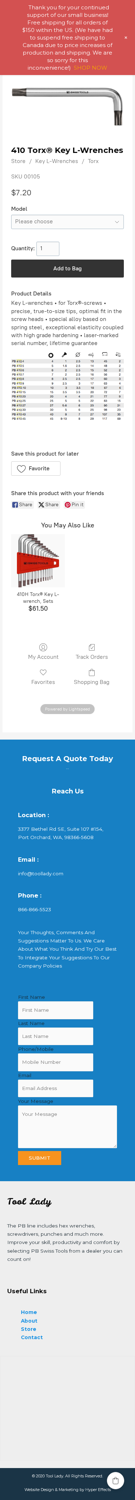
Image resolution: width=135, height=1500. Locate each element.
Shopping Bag (91, 682)
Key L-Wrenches (56, 161)
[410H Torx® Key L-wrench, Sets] (37, 560)
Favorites (43, 682)
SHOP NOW (90, 67)
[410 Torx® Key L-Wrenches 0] (67, 106)
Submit (39, 1158)
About (29, 1321)
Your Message (35, 1101)
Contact (32, 1337)
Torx (93, 161)
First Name (31, 997)
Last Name (31, 1023)
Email (24, 1075)
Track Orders (92, 656)
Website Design (39, 1489)
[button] (35, 468)
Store (18, 161)
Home (29, 1312)
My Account (43, 656)
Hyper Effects (98, 1489)
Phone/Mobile (36, 1049)
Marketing (68, 1489)
